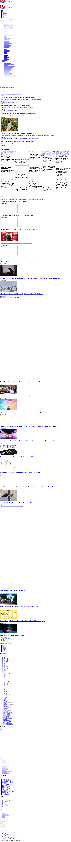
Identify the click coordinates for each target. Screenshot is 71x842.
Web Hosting (6, 39)
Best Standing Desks (5, 716)
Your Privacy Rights (5, 834)
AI (2, 10)
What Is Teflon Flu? (5, 779)
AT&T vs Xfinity (5, 789)
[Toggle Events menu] (1, 798)
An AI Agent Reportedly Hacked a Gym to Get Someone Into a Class (19, 606)
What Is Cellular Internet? (6, 780)
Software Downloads (6, 832)
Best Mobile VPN (5, 659)
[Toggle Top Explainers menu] (1, 777)
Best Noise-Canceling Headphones (10, 75)
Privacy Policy (4, 835)
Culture (5, 49)
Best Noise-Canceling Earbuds (9, 76)
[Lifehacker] (3, 825)
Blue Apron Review (5, 744)
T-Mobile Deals (5, 764)
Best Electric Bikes (5, 690)
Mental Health (6, 59)
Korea (11, 643)
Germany (5, 643)
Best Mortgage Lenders (6, 705)
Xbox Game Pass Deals (6, 771)
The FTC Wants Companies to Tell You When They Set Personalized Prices (18, 97)
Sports (5, 52)
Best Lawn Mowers (5, 701)
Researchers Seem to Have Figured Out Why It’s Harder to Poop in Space (7, 184)
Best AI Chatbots (7, 26)
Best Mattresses (5, 708)
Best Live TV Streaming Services (8, 661)
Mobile (5, 31)
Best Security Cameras (6, 692)
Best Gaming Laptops (6, 675)
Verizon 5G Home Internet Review (8, 749)
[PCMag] (2, 823)
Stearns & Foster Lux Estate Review (8, 739)
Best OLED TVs (5, 670)
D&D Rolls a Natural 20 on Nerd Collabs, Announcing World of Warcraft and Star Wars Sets (63, 171)
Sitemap (3, 649)
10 (36, 192)
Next (38, 192)
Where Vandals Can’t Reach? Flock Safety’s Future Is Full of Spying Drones (21, 294)
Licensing (4, 648)
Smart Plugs (6, 47)
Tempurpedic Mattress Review (7, 735)
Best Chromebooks (5, 676)
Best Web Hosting (5, 682)
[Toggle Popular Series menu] (1, 811)
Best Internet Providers (6, 720)
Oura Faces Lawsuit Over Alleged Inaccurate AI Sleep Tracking (15, 105)
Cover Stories (4, 60)
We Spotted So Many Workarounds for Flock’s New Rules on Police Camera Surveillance (25, 503)
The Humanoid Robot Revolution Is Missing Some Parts (14, 201)
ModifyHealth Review (6, 747)
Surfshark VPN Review (6, 731)
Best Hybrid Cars (5, 689)
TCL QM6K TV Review (6, 753)
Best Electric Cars (5, 688)
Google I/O (4, 804)
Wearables (2, 103)
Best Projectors (4, 672)
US (0, 643)
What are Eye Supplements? (7, 784)
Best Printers (6, 71)
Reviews (3, 14)
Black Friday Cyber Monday (7, 800)
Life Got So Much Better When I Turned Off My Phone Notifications (16, 243)
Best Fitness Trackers (6, 715)
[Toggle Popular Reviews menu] (1, 729)
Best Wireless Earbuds (8, 74)
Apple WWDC (5, 801)
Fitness (5, 56)
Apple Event (4, 806)
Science (3, 816)
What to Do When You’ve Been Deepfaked (12, 635)
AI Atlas (5, 24)
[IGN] (3, 830)
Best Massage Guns (5, 717)
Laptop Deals (4, 770)
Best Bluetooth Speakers (8, 73)
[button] (1, 5)
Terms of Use (4, 836)
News (3, 16)
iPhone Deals (4, 763)
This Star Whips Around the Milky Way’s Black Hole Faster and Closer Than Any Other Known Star (7, 158)
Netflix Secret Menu (5, 794)
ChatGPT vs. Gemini (8, 28)
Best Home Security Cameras (9, 77)
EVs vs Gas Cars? (5, 792)
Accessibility (4, 833)
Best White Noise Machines (7, 712)
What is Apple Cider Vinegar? (7, 781)
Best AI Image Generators (9, 25)
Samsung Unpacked (5, 803)
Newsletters (4, 647)
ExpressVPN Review (6, 730)
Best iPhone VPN (5, 660)
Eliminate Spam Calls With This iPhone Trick (49, 188)
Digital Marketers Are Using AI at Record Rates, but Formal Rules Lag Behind (22, 412)
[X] (6, 642)
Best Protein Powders (6, 714)
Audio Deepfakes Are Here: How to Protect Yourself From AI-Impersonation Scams (24, 396)
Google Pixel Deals (5, 766)
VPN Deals (4, 760)
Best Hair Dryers (5, 719)
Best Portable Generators (6, 686)
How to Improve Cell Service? (7, 782)
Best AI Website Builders (8, 27)
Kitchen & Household (8, 43)
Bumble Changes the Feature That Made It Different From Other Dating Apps (22, 621)
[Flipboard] (8, 642)
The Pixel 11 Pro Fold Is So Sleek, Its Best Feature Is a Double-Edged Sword (18, 133)
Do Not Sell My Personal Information (8, 837)
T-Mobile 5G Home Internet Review (8, 750)
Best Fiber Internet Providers (7, 723)
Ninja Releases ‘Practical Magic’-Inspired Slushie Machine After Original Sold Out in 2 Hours (35, 185)
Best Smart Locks (7, 69)
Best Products (4, 15)
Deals (3, 17)
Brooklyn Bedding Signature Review (8, 741)
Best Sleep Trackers (5, 711)
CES (3, 802)
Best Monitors (4, 677)
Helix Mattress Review (6, 738)
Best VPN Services (7, 63)
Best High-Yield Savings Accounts (8, 704)
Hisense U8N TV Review (6, 752)
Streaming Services (7, 38)
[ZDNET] (3, 821)
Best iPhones (4, 667)
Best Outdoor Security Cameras (7, 702)
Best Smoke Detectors (8, 82)
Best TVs (6, 65)
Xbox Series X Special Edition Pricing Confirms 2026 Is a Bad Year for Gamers (49, 158)
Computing (6, 34)
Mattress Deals (4, 772)
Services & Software (8, 35)
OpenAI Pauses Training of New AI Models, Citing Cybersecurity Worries (17, 141)
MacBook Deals (5, 769)
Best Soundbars (5, 671)
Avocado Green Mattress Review (8, 740)
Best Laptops (6, 72)
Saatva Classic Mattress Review (7, 736)
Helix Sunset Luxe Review (7, 742)
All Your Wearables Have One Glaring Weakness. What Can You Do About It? (19, 229)
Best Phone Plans (7, 70)
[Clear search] (10, 19)
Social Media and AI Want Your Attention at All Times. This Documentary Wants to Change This (27, 440)
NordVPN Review (5, 732)
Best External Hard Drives (6, 678)
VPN (5, 33)
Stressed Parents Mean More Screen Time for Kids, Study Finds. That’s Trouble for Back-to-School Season (30, 278)
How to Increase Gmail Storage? (8, 791)
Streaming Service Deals (6, 761)
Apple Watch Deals (5, 773)
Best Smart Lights (5, 696)
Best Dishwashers (5, 700)
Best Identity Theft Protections (9, 66)
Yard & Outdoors (7, 46)
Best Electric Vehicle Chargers (7, 687)
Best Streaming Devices (6, 662)
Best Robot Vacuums (8, 68)
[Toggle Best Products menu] (1, 655)
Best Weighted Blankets (6, 710)
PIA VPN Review (5, 733)
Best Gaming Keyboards (6, 683)
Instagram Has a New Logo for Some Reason (12, 590)
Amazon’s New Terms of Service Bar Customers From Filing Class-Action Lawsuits (23, 456)
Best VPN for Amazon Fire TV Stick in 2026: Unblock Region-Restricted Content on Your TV (26, 486)
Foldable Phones (4, 131)
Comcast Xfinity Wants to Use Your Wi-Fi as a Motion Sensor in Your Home (18, 113)
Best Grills (4, 703)
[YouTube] (2, 642)
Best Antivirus (4, 679)
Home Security (7, 42)
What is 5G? (4, 783)
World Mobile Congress (6, 805)
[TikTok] (3, 642)
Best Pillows (4, 709)
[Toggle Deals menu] (1, 758)
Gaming (5, 36)
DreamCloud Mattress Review (7, 737)
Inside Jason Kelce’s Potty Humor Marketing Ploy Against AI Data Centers (7, 169)
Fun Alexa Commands (6, 787)
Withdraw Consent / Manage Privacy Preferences (11, 838)
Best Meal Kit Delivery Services (8, 713)
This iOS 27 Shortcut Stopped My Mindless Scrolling (21, 189)
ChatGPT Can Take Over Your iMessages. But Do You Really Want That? (62, 159)
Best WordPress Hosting (6, 681)
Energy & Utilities (7, 45)
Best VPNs (4, 657)
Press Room (4, 646)
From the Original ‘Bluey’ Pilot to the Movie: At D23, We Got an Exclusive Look (63, 185)
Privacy (2, 95)
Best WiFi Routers (5, 722)
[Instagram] (1, 642)
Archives (3, 650)
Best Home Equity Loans (6, 706)
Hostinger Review (5, 743)
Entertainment (4, 13)
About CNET (4, 645)
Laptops (5, 37)
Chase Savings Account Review (7, 748)
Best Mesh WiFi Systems (6, 721)
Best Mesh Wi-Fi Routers (8, 67)
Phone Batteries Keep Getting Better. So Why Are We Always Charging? (17, 256)
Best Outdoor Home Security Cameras (11, 78)
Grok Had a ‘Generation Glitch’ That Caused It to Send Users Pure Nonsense (35, 155)
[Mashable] (3, 826)
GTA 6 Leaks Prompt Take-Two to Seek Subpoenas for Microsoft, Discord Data (22, 175)
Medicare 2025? (5, 785)
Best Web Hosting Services (9, 64)
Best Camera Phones (5, 666)
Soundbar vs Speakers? (6, 786)
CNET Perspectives (5, 815)
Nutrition (6, 55)
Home (3, 12)
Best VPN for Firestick (6, 658)
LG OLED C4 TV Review (7, 751)
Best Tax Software (5, 707)
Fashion (5, 53)
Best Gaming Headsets (6, 684)
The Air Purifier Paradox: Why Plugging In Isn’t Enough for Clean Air (17, 215)
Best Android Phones (6, 668)
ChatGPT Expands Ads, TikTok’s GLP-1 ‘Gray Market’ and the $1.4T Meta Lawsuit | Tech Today (28, 426)
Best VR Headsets (5, 685)
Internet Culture (7, 50)
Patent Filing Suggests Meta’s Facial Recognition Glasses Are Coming (20, 472)
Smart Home (6, 44)
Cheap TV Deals (5, 768)
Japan (8, 643)
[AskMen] (3, 827)
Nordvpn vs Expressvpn (6, 788)
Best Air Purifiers (7, 80)
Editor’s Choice (5, 814)
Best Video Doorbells (8, 79)
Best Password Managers (6, 680)
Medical (5, 58)
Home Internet (6, 41)
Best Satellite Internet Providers (7, 724)
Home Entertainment (8, 32)
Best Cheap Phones (5, 665)
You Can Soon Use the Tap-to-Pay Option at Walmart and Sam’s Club (48, 168)
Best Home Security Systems (7, 691)
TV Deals (4, 767)
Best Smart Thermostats (8, 81)
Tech (3, 11)
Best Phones (6, 83)
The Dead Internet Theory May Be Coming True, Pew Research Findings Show (35, 169)
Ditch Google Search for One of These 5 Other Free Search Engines (22, 161)
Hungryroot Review (5, 746)
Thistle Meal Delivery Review (7, 745)
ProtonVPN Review (5, 734)
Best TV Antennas (5, 663)
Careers (3, 651)
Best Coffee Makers (5, 699)
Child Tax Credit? (5, 793)
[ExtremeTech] (3, 828)
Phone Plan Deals (5, 765)
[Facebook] (5, 642)
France (2, 643)
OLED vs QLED (5, 790)
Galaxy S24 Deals (5, 762)
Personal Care (6, 57)
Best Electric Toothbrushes (7, 718)
